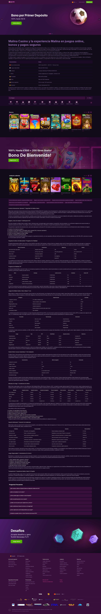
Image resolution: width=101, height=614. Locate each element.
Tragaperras (28, 573)
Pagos (61, 579)
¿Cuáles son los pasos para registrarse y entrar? (21, 502)
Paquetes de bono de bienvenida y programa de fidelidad (62, 200)
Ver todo (85, 112)
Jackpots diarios (63, 569)
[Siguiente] (99, 19)
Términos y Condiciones (48, 581)
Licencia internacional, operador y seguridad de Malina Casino (20, 200)
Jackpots (61, 571)
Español (13, 556)
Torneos (27, 588)
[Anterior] (2, 19)
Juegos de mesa (29, 575)
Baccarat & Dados (46, 571)
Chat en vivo (21, 556)
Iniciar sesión (82, 2)
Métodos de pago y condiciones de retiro (37, 202)
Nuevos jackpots (63, 566)
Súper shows (45, 569)
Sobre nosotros (11, 561)
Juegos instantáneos (30, 571)
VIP (26, 590)
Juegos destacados (46, 561)
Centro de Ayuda (11, 562)
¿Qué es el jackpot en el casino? (17, 492)
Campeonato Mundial (30, 566)
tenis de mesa (79, 568)
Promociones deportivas (30, 583)
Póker (44, 573)
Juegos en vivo (28, 569)
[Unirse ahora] (50, 19)
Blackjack (44, 566)
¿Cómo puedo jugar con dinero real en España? (20, 495)
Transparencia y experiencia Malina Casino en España (19, 204)
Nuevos (11, 112)
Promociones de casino (30, 581)
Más (62, 594)
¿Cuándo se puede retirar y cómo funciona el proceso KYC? (23, 513)
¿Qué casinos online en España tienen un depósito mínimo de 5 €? (25, 488)
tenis (78, 566)
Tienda (27, 587)
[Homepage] (13, 2)
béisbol (78, 575)
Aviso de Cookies (11, 585)
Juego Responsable (12, 583)
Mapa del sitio (11, 566)
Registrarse (89, 2)
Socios (61, 581)
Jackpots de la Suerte (64, 564)
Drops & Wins (62, 568)
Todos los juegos (29, 577)
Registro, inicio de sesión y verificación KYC (42, 200)
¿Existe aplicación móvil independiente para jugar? (21, 509)
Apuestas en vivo (80, 562)
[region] (50, 73)
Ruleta (44, 564)
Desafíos (27, 585)
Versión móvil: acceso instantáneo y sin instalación (18, 202)
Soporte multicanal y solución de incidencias (55, 202)
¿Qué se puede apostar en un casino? (18, 499)
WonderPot (62, 561)
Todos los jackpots (63, 573)
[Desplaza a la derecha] (91, 103)
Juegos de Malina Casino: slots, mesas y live (83, 200)
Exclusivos (28, 568)
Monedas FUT (45, 579)
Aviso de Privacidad (12, 581)
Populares (27, 564)
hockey (78, 571)
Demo (10, 194)
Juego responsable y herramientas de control (73, 202)
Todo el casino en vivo (47, 575)
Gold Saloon (45, 562)
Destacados (28, 561)
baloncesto (79, 569)
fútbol (78, 564)
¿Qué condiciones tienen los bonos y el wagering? (21, 506)
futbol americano (80, 573)
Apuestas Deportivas (81, 561)
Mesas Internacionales (47, 568)
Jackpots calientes (14, 175)
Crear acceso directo (12, 564)
